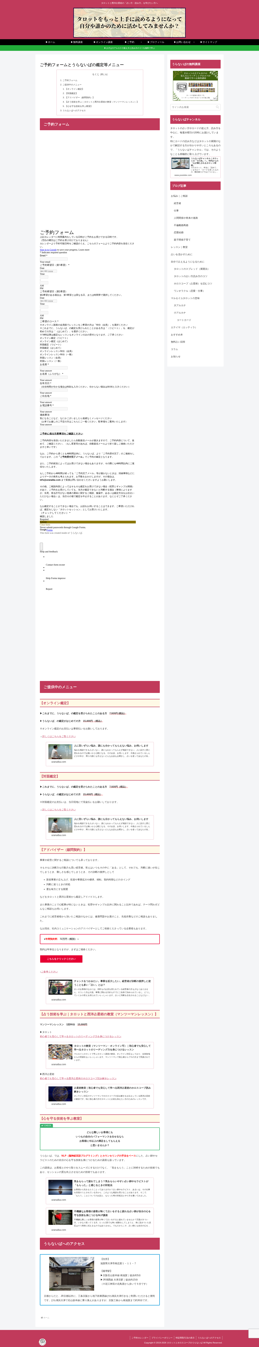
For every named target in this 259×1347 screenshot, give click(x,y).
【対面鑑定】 (71, 93)
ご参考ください (49, 971)
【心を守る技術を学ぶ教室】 (78, 106)
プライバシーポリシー (162, 1338)
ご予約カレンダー (140, 1338)
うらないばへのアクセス (74, 110)
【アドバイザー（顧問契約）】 (80, 97)
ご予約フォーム (70, 80)
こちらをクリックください (61, 959)
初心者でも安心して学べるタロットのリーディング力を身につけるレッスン (80, 1036)
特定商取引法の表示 (185, 1338)
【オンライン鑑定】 (74, 89)
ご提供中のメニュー (72, 84)
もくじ (95, 74)
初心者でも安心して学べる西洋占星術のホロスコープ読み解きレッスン (78, 1078)
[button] (217, 107)
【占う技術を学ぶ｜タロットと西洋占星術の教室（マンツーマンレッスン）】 (102, 102)
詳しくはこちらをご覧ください (59, 736)
